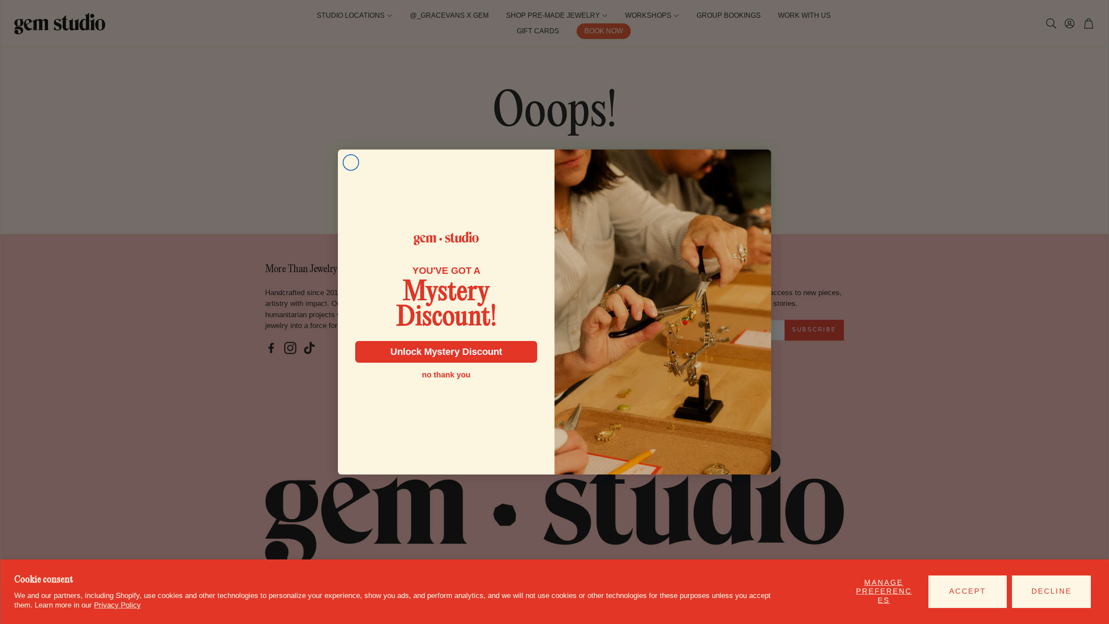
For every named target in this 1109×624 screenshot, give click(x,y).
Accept (967, 591)
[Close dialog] (351, 162)
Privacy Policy (117, 605)
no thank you (446, 374)
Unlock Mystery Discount (446, 351)
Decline (1051, 591)
